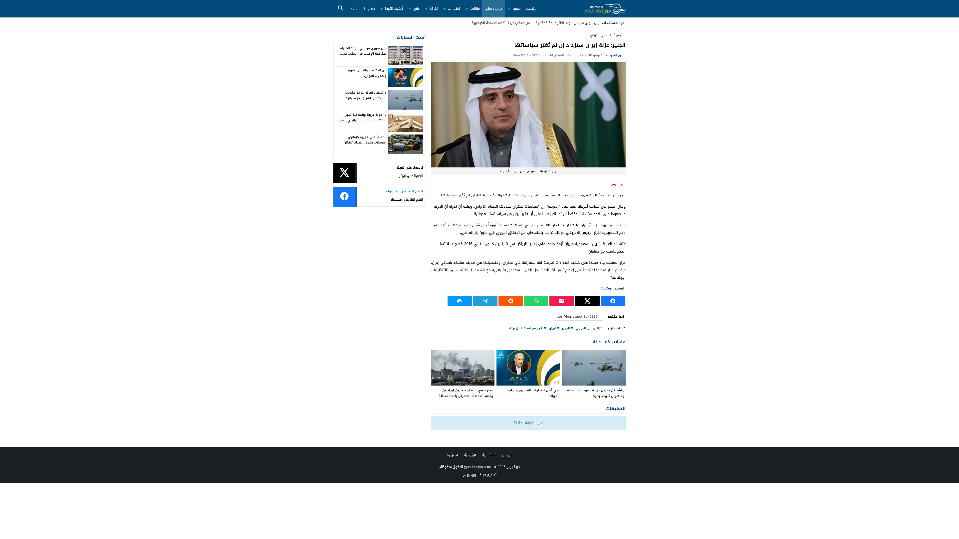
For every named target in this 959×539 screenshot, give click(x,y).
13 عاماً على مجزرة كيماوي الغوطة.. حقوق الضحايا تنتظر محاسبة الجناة (366, 142)
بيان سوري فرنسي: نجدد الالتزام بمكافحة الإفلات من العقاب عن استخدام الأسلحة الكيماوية (536, 23)
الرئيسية (531, 8)
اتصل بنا (452, 455)
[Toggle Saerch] (340, 8)
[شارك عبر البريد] (562, 301)
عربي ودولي (493, 8)
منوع (416, 8)
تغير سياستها (532, 328)
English (369, 8)
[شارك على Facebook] (613, 301)
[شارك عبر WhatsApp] (536, 301)
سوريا (516, 8)
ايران (552, 328)
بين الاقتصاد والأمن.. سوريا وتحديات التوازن (367, 73)
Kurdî (354, 8)
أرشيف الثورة (394, 8)
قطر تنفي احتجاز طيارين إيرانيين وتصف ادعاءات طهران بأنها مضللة (466, 393)
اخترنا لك (454, 8)
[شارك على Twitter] (587, 301)
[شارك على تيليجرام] (485, 301)
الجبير (566, 328)
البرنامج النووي (587, 328)
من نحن (507, 455)
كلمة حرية (489, 455)
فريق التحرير (617, 55)
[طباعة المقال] (460, 301)
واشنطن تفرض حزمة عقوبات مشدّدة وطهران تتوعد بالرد (595, 393)
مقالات (475, 8)
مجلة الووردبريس (474, 475)
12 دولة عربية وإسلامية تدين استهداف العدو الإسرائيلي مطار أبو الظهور (363, 120)
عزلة (512, 328)
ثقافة (434, 8)
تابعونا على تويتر (411, 176)
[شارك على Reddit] (511, 301)
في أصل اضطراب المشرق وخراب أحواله (533, 393)
